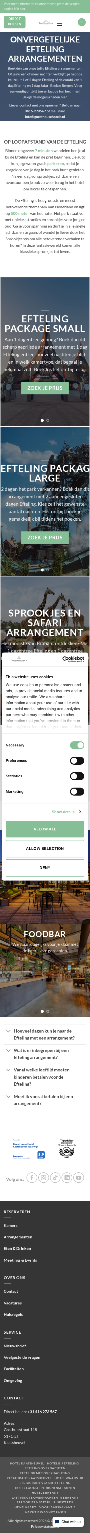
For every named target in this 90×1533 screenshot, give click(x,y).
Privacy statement (45, 1526)
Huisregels (13, 1314)
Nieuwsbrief (15, 1345)
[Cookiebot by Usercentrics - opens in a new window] (63, 659)
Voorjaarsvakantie (57, 1507)
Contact (11, 1291)
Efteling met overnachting (45, 1473)
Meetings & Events (20, 1260)
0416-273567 (36, 111)
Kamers (11, 1225)
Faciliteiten (14, 1368)
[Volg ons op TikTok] (55, 1177)
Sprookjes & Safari (33, 1502)
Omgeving (13, 1380)
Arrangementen (18, 1236)
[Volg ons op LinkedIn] (67, 1177)
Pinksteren (63, 1502)
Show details (63, 812)
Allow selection (45, 848)
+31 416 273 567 (42, 1411)
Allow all (45, 829)
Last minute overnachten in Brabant (45, 1497)
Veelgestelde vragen (22, 1357)
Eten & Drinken (17, 1248)
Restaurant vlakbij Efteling (45, 1483)
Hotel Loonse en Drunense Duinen (45, 1488)
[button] (82, 22)
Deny (45, 868)
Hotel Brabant (45, 1492)
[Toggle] (9, 1031)
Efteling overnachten (45, 1468)
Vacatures (13, 1302)
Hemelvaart (25, 1507)
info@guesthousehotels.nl (45, 116)
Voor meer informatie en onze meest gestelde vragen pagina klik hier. (42, 6)
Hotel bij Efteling (63, 1463)
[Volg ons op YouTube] (78, 1177)
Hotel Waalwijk (68, 1478)
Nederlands (65, 20)
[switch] (77, 761)
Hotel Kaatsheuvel (27, 1463)
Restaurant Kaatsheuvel (29, 1478)
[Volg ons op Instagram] (43, 1177)
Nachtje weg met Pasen (45, 1512)
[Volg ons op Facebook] (31, 1177)
